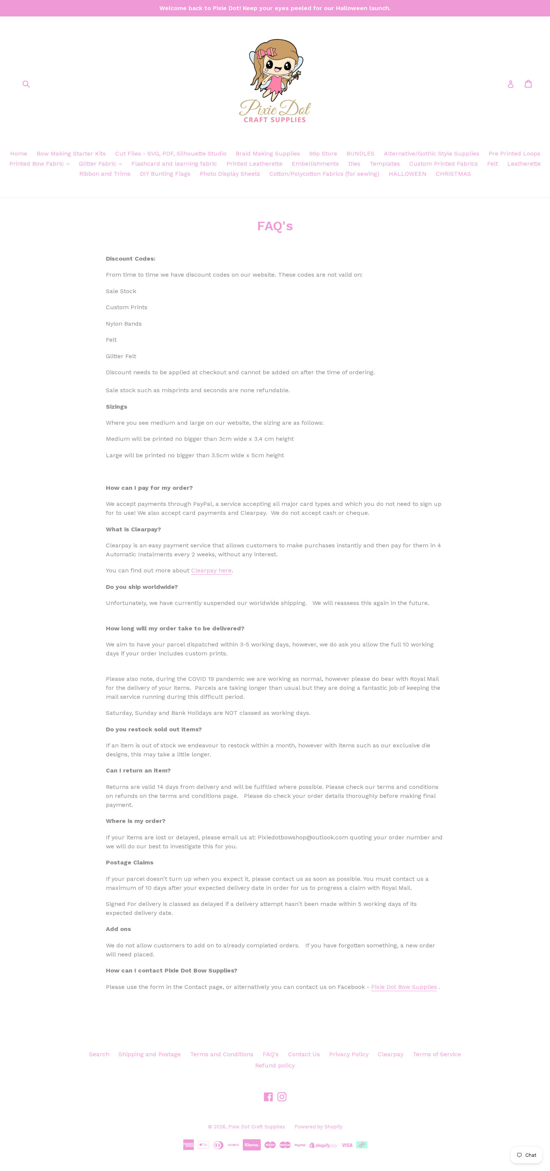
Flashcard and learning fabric (174, 163)
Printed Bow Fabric (37, 163)
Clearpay (390, 1054)
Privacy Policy (349, 1054)
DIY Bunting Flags (165, 173)
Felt (492, 163)
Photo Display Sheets (230, 173)
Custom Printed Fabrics (443, 163)
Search (99, 1054)
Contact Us (304, 1054)
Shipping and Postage (150, 1054)
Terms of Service (437, 1054)
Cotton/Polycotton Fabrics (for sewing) (324, 173)
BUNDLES (360, 153)
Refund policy (275, 1065)
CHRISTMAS (453, 173)
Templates (385, 163)
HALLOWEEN (408, 173)
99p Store (323, 153)
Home (18, 153)
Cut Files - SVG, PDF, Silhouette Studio (170, 153)
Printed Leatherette (254, 163)
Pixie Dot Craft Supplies (256, 1126)
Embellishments (315, 163)
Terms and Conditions (221, 1054)
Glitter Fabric (98, 163)
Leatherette (524, 163)
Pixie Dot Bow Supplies (404, 986)
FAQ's (271, 1054)
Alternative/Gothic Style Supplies (431, 153)
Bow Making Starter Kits (71, 153)
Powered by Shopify (318, 1126)
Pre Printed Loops (514, 153)
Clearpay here (211, 570)
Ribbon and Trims (105, 173)
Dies (354, 163)
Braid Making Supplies (268, 153)
